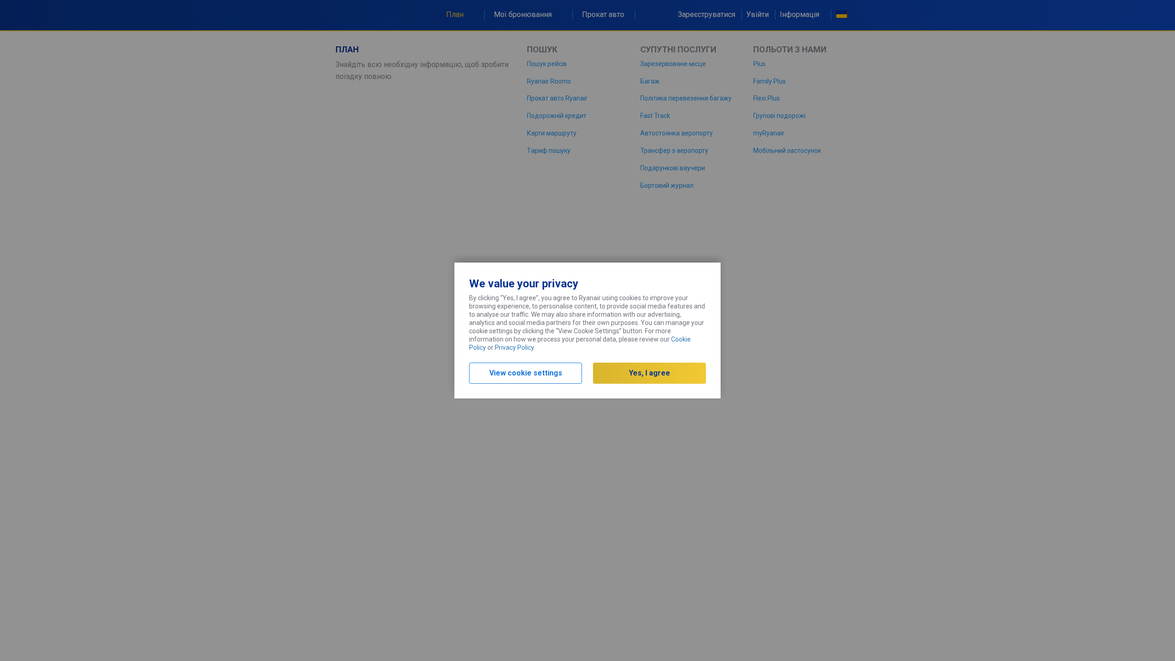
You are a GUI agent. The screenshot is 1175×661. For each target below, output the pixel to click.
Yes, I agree (649, 373)
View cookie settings (525, 373)
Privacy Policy (514, 347)
